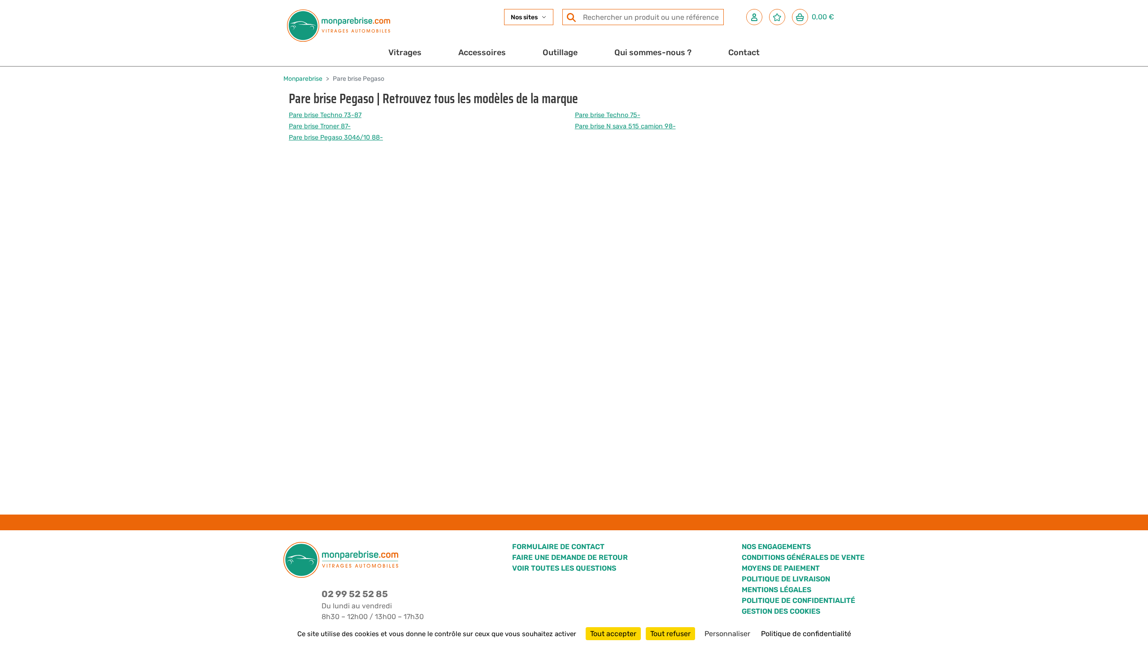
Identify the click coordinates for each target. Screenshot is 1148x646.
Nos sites (524, 17)
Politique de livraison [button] (786, 579)
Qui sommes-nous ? (652, 52)
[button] (754, 17)
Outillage (560, 52)
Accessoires (482, 52)
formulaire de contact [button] (558, 546)
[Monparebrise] (338, 25)
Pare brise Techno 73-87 (325, 115)
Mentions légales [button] (776, 589)
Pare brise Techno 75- (607, 115)
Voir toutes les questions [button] (564, 568)
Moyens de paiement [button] (781, 568)
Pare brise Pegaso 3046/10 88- (336, 137)
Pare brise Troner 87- (320, 126)
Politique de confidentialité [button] (798, 600)
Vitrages (405, 52)
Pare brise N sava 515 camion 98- (625, 126)
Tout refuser (670, 633)
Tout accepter (613, 633)
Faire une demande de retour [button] (570, 557)
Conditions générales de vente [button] (803, 557)
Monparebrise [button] (302, 79)
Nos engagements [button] (776, 546)
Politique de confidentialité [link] (806, 633)
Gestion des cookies (781, 611)
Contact (744, 52)
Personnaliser (727, 633)
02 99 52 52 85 (355, 594)
